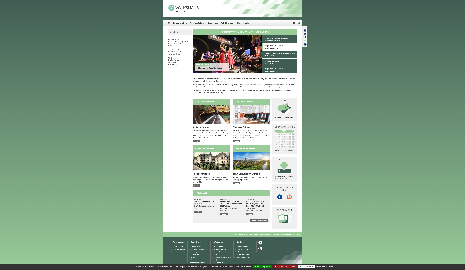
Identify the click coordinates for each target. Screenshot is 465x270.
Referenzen (195, 254)
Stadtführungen (242, 249)
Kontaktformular (220, 252)
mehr (196, 141)
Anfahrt (216, 254)
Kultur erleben (180, 23)
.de (181, 54)
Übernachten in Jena (244, 257)
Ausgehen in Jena (243, 254)
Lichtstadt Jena (242, 246)
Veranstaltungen (179, 249)
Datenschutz (253, 235)
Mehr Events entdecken (284, 150)
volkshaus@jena (174, 54)
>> (293, 131)
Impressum (243, 235)
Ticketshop (177, 252)
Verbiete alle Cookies (286, 266)
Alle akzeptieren (263, 266)
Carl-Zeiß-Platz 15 (174, 44)
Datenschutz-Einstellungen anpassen (286, 235)
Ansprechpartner (220, 249)
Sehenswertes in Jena (244, 252)
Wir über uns (227, 23)
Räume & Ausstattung (198, 249)
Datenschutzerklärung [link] (324, 267)
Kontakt (234, 235)
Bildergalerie (243, 23)
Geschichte (213, 23)
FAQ (215, 260)
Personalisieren (307, 266)
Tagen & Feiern (197, 23)
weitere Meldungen (259, 220)
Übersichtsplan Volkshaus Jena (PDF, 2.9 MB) (284, 177)
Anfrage (193, 257)
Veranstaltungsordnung (222, 257)
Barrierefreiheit (265, 235)
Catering (194, 252)
